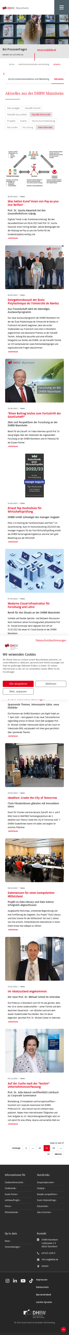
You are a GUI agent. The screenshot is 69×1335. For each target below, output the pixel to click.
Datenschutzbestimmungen (51, 640)
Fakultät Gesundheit (17, 114)
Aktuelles (59, 79)
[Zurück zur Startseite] (35, 1313)
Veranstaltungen (12, 1247)
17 (48, 1154)
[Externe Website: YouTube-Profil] (23, 1281)
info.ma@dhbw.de (50, 1259)
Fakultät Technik (33, 108)
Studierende (10, 1188)
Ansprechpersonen (45, 1182)
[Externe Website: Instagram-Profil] (7, 1281)
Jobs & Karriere (44, 1212)
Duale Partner (11, 1194)
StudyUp (41, 1188)
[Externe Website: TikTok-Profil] (31, 1281)
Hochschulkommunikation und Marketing (28, 79)
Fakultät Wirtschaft (41, 114)
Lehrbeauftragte (12, 1200)
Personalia (12, 127)
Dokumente (42, 1206)
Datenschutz (42, 1287)
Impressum (41, 1280)
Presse (8, 1206)
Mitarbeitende (11, 1212)
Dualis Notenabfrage (46, 1200)
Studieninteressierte (14, 1182)
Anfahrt (45, 1266)
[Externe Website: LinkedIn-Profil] (15, 1281)
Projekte (11, 121)
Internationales (45, 127)
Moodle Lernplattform (47, 1194)
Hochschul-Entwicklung (43, 121)
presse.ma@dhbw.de (46, 50)
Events (23, 121)
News (7, 1241)
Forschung (27, 127)
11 (40, 1148)
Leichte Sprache (44, 1302)
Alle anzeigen (13, 108)
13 (54, 1148)
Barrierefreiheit (43, 1295)
